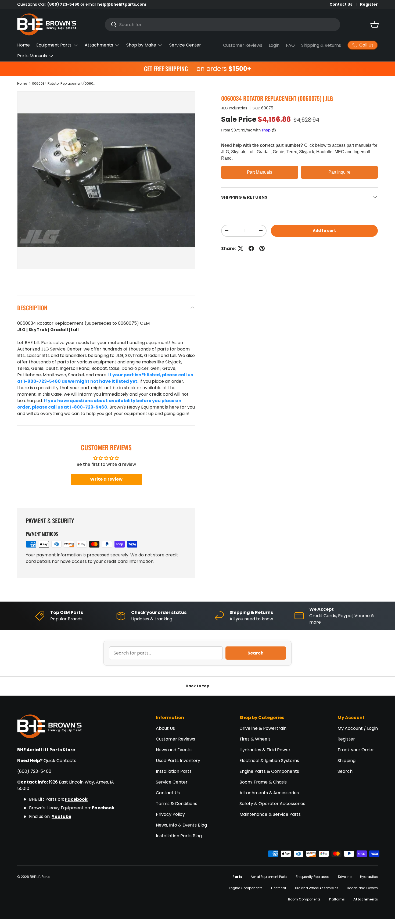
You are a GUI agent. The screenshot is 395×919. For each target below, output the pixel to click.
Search (255, 653)
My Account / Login (357, 728)
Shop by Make (141, 45)
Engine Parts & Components (269, 771)
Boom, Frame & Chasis (263, 782)
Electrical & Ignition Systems (269, 760)
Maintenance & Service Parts (270, 814)
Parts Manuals (32, 56)
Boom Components (304, 899)
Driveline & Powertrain (262, 728)
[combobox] (222, 24)
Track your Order (355, 750)
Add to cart (324, 230)
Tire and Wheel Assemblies (316, 888)
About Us (165, 728)
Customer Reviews (242, 45)
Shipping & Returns (321, 45)
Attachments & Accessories (269, 793)
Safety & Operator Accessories (272, 803)
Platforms (337, 899)
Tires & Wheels (255, 739)
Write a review (106, 479)
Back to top (197, 686)
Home (23, 45)
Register (369, 4)
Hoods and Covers (362, 888)
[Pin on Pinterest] (262, 248)
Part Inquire (339, 172)
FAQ (290, 45)
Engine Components (246, 888)
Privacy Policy (170, 814)
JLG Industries (234, 108)
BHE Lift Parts (40, 876)
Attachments (99, 45)
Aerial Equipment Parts (269, 876)
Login (274, 45)
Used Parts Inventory (178, 760)
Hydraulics (369, 876)
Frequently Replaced (312, 876)
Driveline (344, 876)
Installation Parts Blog (179, 836)
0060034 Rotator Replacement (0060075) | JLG (64, 83)
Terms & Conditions (176, 803)
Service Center (185, 45)
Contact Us (340, 4)
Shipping (346, 760)
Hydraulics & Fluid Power (264, 750)
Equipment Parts (53, 45)
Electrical (278, 888)
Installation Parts (174, 771)
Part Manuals (259, 172)
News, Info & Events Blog (181, 825)
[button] (374, 24)
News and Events (174, 750)
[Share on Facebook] (251, 248)
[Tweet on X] (240, 248)
